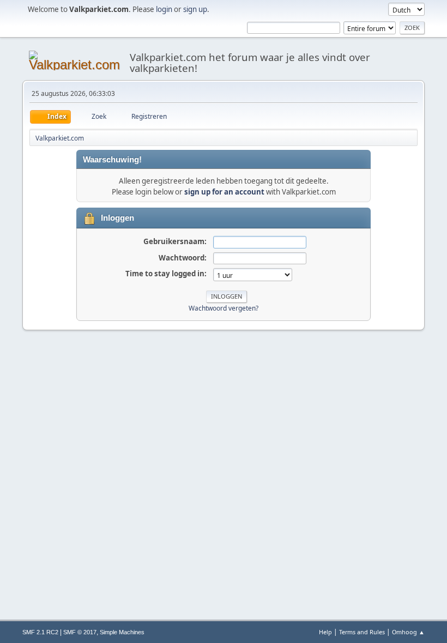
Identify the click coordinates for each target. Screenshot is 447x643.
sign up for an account (224, 192)
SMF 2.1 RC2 (40, 632)
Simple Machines (122, 632)
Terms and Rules (362, 632)
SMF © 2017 (79, 632)
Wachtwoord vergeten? (223, 308)
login (164, 9)
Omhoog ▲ (408, 632)
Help (325, 632)
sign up (195, 9)
